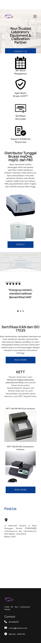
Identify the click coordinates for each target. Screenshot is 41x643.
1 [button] (18, 300)
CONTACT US (20, 51)
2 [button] (20, 300)
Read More (21, 479)
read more (21, 349)
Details (20, 245)
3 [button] (23, 300)
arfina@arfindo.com (18, 618)
